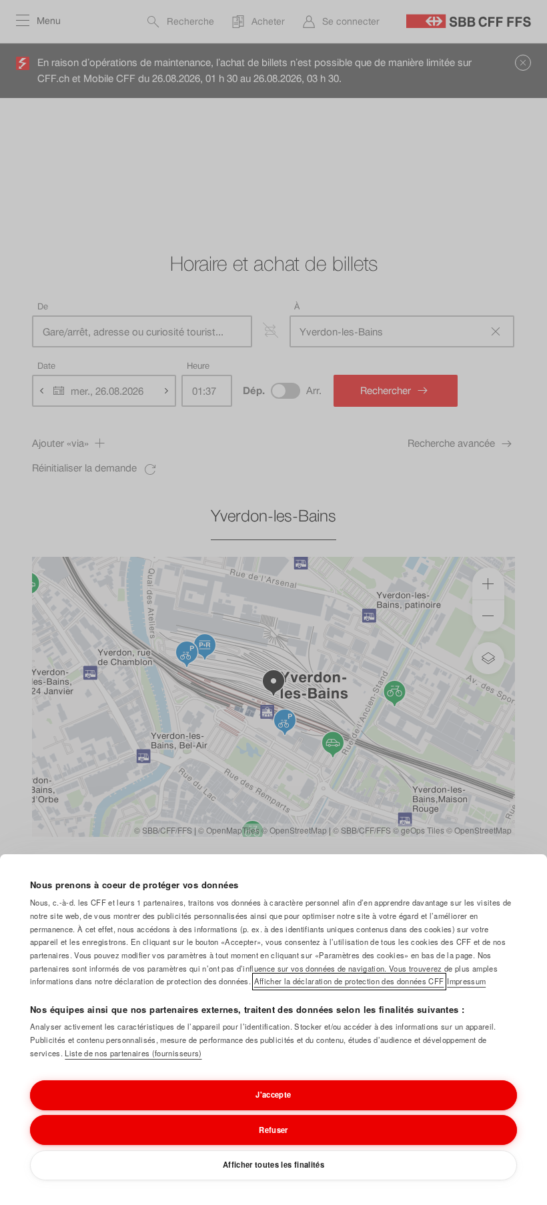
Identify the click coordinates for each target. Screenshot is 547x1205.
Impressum (466, 981)
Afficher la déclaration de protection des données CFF (349, 981)
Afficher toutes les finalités (273, 1164)
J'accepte (273, 1094)
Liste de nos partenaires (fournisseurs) (133, 1053)
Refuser (273, 1129)
